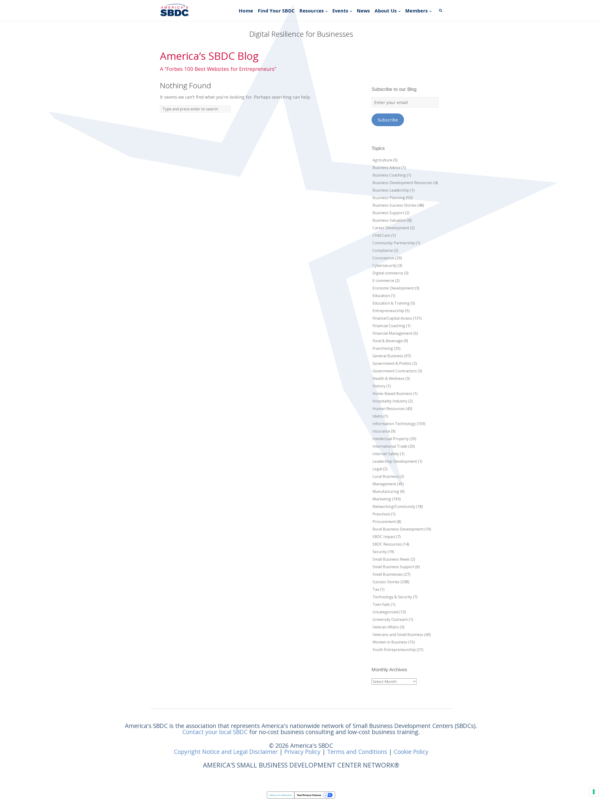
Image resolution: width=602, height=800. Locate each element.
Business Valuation (389, 220)
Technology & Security (392, 596)
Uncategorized (385, 612)
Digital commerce (387, 273)
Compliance (382, 250)
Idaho (377, 416)
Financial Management (392, 333)
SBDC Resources (387, 544)
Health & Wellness (388, 378)
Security (379, 551)
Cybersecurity (384, 265)
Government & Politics (392, 363)
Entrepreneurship (388, 310)
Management (384, 483)
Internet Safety (385, 453)
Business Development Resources (402, 182)
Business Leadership (390, 190)
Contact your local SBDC (215, 732)
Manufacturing (385, 491)
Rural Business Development (398, 529)
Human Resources (388, 408)
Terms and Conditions (357, 752)
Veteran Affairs (385, 627)
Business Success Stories (394, 205)
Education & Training (391, 303)
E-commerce (383, 280)
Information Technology (394, 423)
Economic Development (393, 288)
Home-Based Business (392, 393)
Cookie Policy (411, 752)
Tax (375, 589)
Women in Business (389, 642)
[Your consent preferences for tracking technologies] (593, 791)
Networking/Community (393, 506)
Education (381, 295)
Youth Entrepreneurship (394, 649)
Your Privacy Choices (309, 795)
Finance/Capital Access (392, 318)
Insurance (381, 431)
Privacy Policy (302, 752)
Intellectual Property (390, 438)
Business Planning (388, 197)
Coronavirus (383, 258)
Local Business (385, 476)
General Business (387, 355)
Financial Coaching (388, 325)
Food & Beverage (387, 340)
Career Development (390, 227)
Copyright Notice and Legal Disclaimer (226, 752)
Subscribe (388, 120)
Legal (377, 468)
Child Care (381, 235)
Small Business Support (393, 566)
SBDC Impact (383, 536)
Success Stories (386, 581)
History (378, 386)
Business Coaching (389, 175)
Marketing (381, 499)
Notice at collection (280, 795)
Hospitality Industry (389, 401)
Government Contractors (394, 371)
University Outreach (390, 619)
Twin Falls (381, 604)
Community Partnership (393, 242)
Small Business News (391, 559)
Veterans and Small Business (397, 634)
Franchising (382, 348)
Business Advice (386, 167)
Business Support (388, 212)
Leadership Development (394, 461)
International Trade (389, 446)
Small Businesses (387, 574)
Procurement (384, 521)
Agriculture (382, 160)
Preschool (381, 514)
